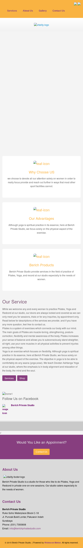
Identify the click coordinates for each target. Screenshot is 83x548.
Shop (22, 378)
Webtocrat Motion (52, 542)
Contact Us (41, 452)
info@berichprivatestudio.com (25, 528)
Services (9, 378)
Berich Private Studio (22, 405)
